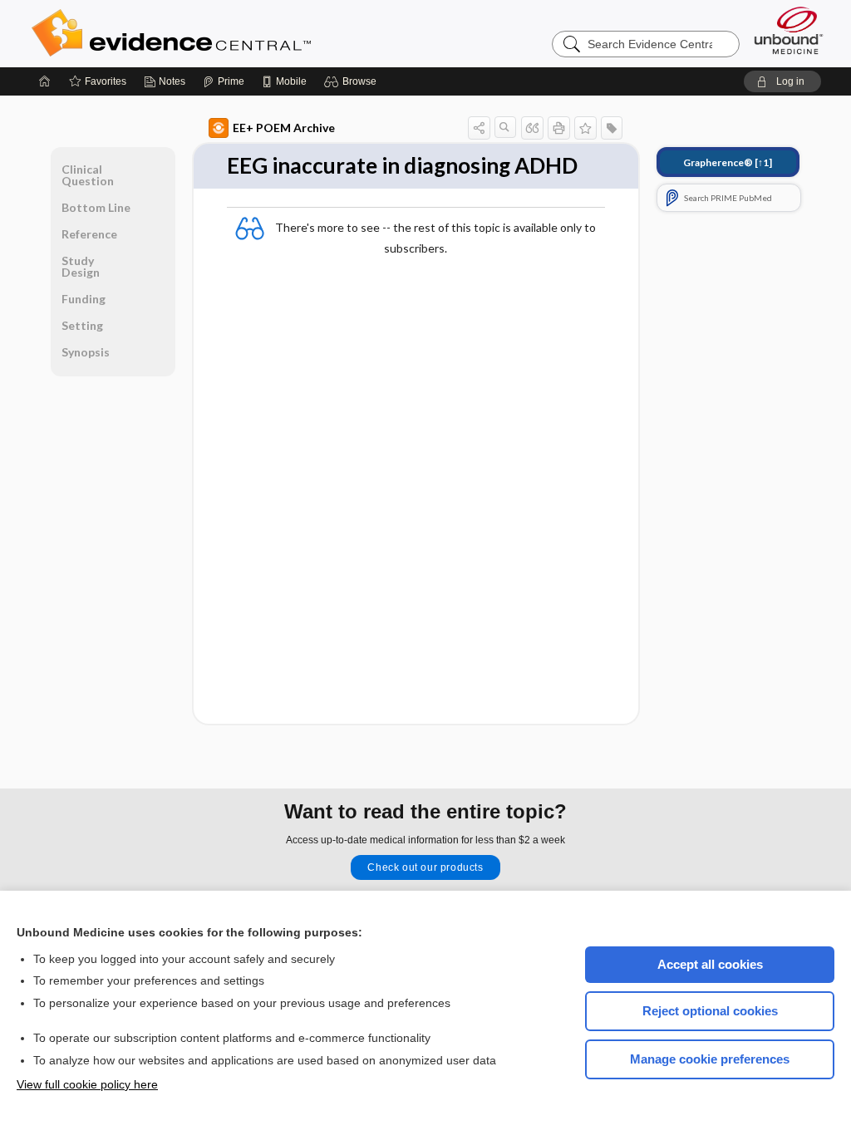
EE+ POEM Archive (284, 127)
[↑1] (727, 162)
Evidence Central (237, 33)
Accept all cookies (710, 964)
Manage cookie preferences (710, 1059)
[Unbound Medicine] (788, 30)
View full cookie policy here (87, 1084)
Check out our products (425, 867)
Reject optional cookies (710, 1011)
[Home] (45, 81)
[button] (352, 81)
